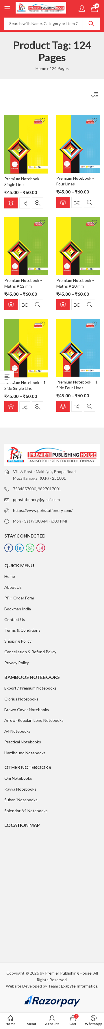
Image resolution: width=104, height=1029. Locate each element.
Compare (24, 203)
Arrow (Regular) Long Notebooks (34, 720)
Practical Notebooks (22, 741)
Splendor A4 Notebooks (26, 810)
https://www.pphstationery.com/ (43, 510)
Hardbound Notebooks (25, 752)
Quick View (37, 203)
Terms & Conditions (22, 630)
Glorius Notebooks (21, 698)
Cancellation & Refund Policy (30, 651)
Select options (11, 203)
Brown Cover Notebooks (26, 709)
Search (91, 24)
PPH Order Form (19, 597)
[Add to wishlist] (42, 120)
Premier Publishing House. (68, 973)
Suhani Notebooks (21, 799)
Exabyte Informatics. (79, 986)
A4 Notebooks (17, 731)
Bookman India (17, 608)
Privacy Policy (16, 662)
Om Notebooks (18, 778)
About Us (13, 587)
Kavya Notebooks (20, 789)
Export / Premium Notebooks (30, 688)
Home (41, 68)
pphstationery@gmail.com (36, 499)
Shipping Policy (17, 641)
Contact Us (14, 619)
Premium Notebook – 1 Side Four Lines (77, 384)
